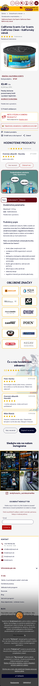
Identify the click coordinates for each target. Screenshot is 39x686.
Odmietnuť (27, 682)
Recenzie (4, 591)
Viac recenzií (12, 165)
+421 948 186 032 (10, 544)
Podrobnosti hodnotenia (8, 39)
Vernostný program (7, 598)
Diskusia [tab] (22, 200)
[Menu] (36, 3)
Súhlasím (20, 676)
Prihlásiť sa (6, 527)
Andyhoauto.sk (9, 553)
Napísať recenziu (27, 430)
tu (25, 635)
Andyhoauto (8, 560)
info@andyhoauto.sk (11, 549)
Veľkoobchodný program (9, 587)
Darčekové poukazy (7, 584)
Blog (2, 595)
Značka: (13, 76)
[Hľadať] (22, 3)
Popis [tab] (4, 200)
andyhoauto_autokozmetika (22, 493)
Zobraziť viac (26, 165)
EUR (17, 3)
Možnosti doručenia (9, 99)
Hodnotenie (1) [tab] (13, 200)
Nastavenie (14, 682)
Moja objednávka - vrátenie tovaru (12, 602)
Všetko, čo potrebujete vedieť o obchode (14, 580)
